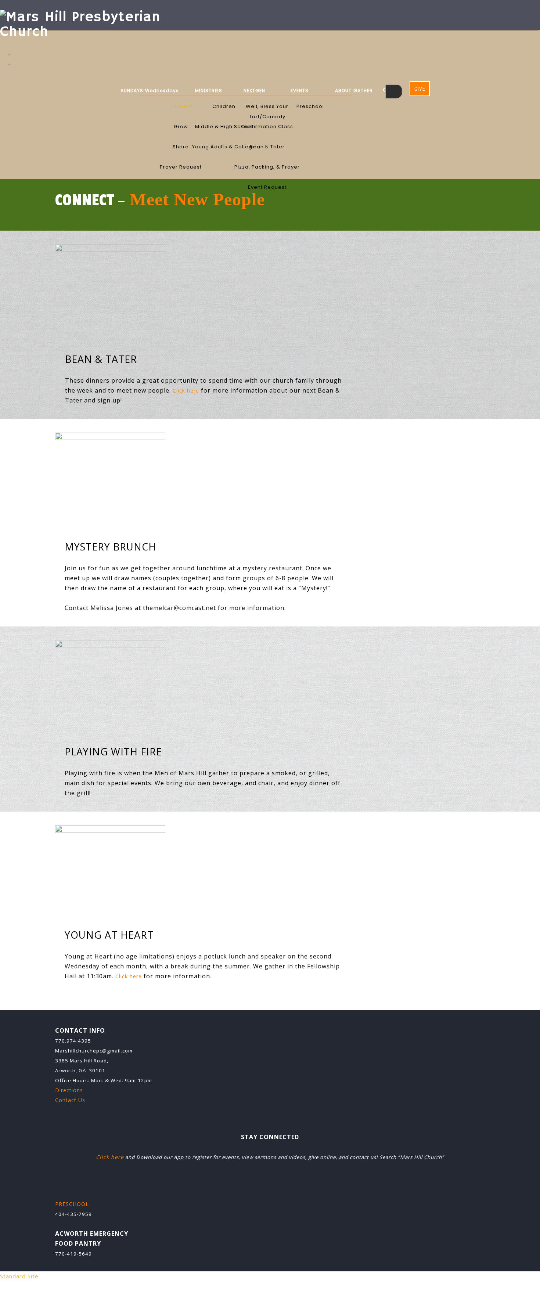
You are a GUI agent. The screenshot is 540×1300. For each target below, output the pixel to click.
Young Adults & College (224, 146)
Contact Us (70, 1100)
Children (223, 106)
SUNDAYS (131, 90)
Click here (186, 390)
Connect (180, 106)
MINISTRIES (208, 90)
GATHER (363, 90)
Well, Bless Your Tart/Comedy (267, 107)
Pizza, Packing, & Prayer (267, 166)
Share (181, 146)
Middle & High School (224, 126)
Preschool (310, 106)
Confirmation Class (267, 126)
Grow (181, 126)
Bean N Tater (267, 146)
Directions (69, 1090)
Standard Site (19, 1276)
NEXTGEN (254, 90)
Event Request (267, 187)
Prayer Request (181, 166)
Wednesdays (162, 90)
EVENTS (300, 90)
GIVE (419, 89)
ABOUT (343, 90)
